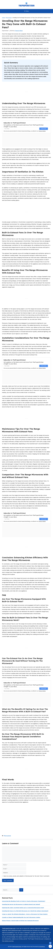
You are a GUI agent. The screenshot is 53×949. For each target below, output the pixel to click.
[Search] (21, 890)
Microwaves (9, 17)
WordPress (42, 946)
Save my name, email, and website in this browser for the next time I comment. (27, 876)
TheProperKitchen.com (8, 928)
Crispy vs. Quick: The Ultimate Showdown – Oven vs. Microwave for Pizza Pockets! (25, 914)
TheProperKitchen (16, 946)
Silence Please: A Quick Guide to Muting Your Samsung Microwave (20, 920)
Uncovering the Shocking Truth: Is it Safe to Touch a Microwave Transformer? (23, 901)
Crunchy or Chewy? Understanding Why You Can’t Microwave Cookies (21, 917)
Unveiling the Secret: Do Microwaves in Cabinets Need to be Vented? (21, 904)
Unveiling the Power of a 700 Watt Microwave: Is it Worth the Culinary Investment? (25, 911)
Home (3, 17)
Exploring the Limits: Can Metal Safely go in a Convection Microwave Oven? (23, 907)
